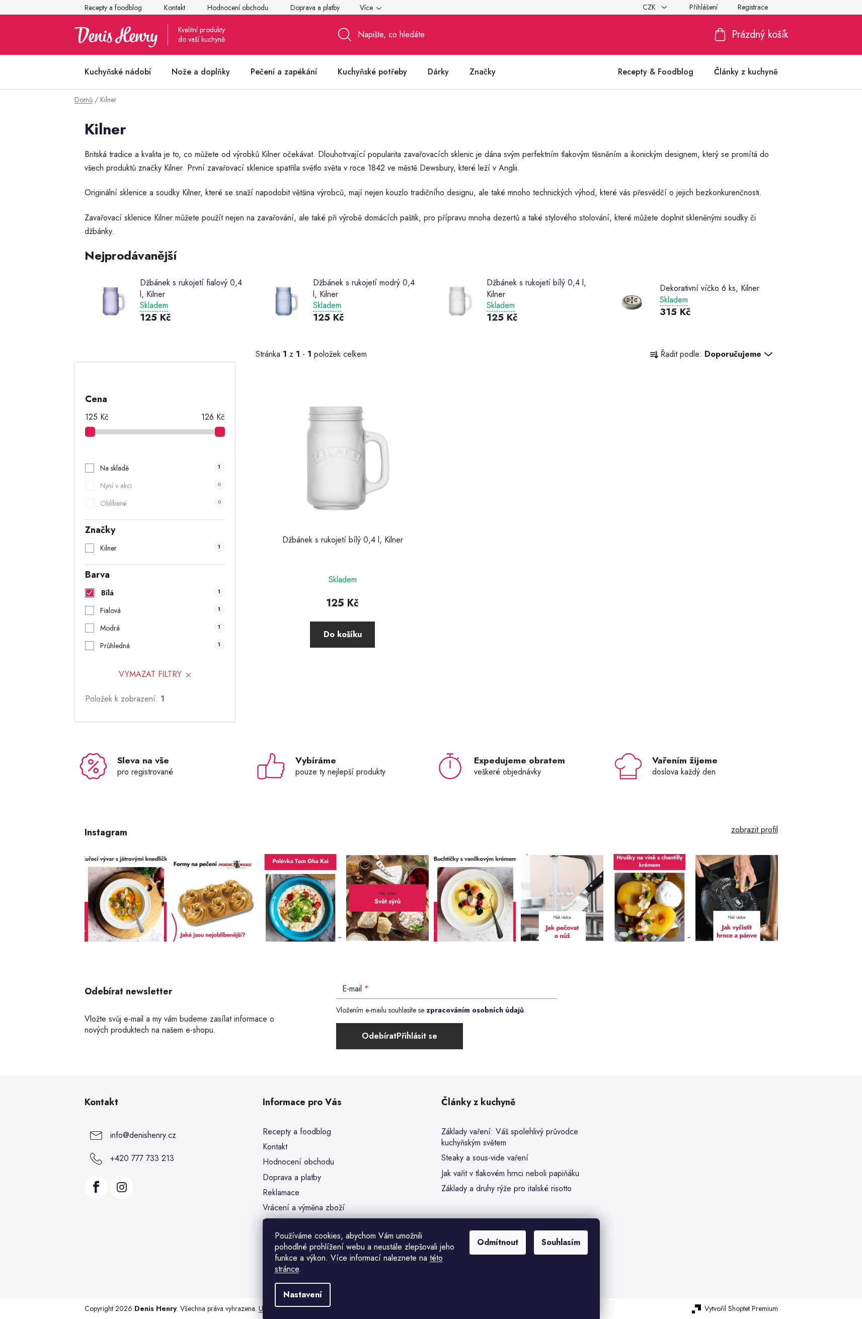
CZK (650, 7)
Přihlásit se (417, 1036)
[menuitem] (117, 72)
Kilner (160, 548)
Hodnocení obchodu (237, 8)
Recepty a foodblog (113, 8)
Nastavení (302, 1294)
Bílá (161, 593)
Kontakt (174, 8)
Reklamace (281, 1192)
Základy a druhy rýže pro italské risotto (506, 1188)
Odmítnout (497, 1242)
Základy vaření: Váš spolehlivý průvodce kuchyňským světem (509, 1137)
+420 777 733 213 (142, 1158)
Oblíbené (160, 503)
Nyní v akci (160, 486)
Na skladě (160, 468)
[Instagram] (121, 1187)
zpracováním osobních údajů (475, 1010)
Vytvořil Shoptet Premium (741, 1308)
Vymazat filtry (150, 674)
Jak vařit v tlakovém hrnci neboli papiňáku (510, 1173)
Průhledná (160, 646)
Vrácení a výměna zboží (304, 1207)
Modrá (160, 628)
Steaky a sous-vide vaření (484, 1157)
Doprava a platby (315, 8)
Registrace (753, 7)
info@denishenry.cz (143, 1135)
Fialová (160, 610)
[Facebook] (96, 1187)
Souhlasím (560, 1242)
